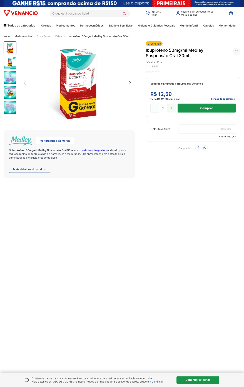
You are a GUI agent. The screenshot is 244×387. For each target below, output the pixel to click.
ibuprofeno (154, 61)
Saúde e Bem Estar (120, 25)
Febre (58, 36)
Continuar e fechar (198, 379)
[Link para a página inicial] (7, 36)
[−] (154, 108)
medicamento (89, 150)
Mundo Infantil (189, 25)
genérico (102, 150)
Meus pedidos (189, 14)
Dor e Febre (43, 36)
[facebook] (198, 148)
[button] (77, 82)
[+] (171, 108)
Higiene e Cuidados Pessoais (156, 25)
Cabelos (208, 25)
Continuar (157, 381)
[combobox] (89, 13)
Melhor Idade (227, 25)
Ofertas (46, 25)
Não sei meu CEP (227, 136)
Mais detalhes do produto (29, 169)
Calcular (226, 128)
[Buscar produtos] (125, 13)
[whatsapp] (205, 148)
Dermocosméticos (92, 25)
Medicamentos (65, 25)
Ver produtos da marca (55, 140)
